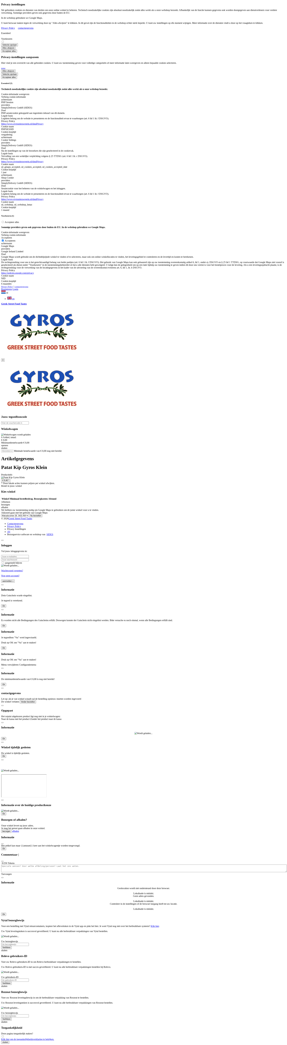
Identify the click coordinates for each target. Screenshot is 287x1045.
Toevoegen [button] (6, 874)
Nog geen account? (10, 575)
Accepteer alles (9, 51)
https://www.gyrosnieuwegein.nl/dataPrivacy (22, 124)
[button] (143, 292)
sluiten (5, 1042)
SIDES (49, 534)
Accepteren (9, 240)
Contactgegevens (15, 523)
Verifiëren (6, 947)
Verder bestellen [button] (28, 702)
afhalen (15, 831)
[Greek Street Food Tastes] (42, 354)
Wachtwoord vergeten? (12, 570)
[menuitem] (146, 298)
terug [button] (3, 68)
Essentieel (6, 33)
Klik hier (155, 926)
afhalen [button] (4, 507)
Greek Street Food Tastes (20, 518)
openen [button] (4, 445)
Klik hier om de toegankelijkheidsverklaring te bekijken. (27, 1039)
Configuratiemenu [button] (27, 664)
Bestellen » (7, 451)
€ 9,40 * (5, 480)
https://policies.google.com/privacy (17, 273)
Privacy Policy (8, 28)
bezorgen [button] (5, 504)
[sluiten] (2, 540)
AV (8, 531)
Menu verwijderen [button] (10, 664)
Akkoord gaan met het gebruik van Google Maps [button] (24, 512)
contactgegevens (25, 28)
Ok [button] (3, 606)
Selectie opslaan (9, 45)
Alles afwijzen (8, 48)
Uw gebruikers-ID (10, 977)
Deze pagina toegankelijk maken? (17, 1033)
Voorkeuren (6, 39)
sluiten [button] (4, 448)
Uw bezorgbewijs (9, 941)
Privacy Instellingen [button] (16, 529)
